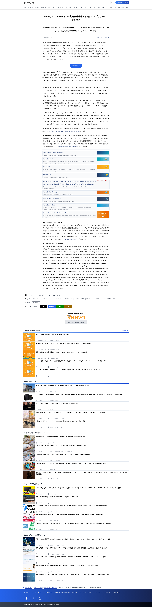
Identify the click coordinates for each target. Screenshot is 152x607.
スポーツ (43, 7)
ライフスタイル (111, 7)
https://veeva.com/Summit (68, 146)
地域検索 (30, 7)
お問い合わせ (116, 592)
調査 (127, 7)
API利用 (108, 592)
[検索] (112, 2)
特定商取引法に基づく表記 (62, 592)
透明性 (115, 299)
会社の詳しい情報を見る (76, 322)
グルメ (81, 7)
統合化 (103, 299)
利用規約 (74, 592)
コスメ (104, 7)
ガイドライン (99, 592)
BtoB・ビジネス (62, 7)
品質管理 (97, 299)
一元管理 (76, 299)
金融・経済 (121, 7)
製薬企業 (109, 299)
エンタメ (36, 7)
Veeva (38, 299)
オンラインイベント (47, 299)
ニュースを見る (122, 330)
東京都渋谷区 (36, 302)
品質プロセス (89, 299)
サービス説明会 (47, 592)
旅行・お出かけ (73, 7)
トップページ (28, 587)
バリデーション (57, 299)
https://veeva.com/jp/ (69, 239)
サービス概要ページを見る (139, 603)
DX (33, 299)
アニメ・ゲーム (52, 7)
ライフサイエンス (68, 299)
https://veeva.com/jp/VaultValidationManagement (63, 131)
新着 (25, 7)
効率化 (82, 299)
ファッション (96, 7)
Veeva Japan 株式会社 (103, 37)
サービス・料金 (36, 592)
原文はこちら (76, 66)
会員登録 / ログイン (122, 2)
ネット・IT (88, 7)
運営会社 (26, 592)
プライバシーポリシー (86, 592)
